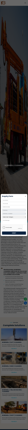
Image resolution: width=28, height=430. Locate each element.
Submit (14, 233)
